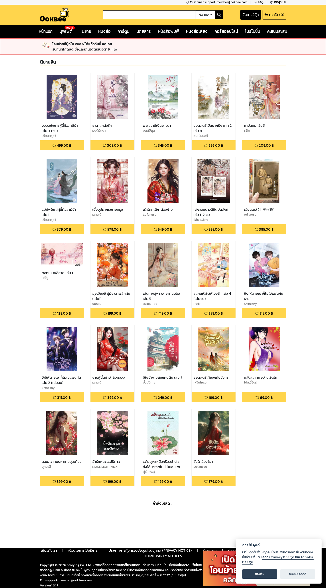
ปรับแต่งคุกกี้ (297, 574)
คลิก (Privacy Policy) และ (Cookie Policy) (278, 559)
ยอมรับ (259, 574)
